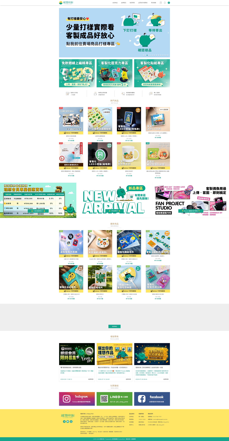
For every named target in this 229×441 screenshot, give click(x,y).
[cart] (161, 2)
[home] (66, 2)
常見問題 (153, 2)
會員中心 (131, 424)
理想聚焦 (132, 2)
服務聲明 (133, 439)
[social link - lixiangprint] (71, 421)
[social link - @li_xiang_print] (67, 421)
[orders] (169, 2)
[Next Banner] (168, 33)
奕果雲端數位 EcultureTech (118, 439)
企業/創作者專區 (143, 2)
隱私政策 (128, 439)
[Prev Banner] (61, 33)
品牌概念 (123, 2)
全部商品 (115, 2)
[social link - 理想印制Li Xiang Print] (64, 421)
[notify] (165, 2)
